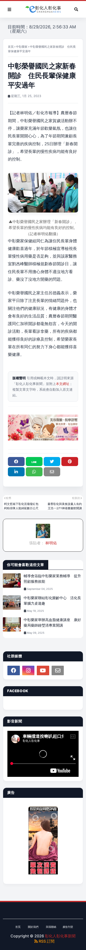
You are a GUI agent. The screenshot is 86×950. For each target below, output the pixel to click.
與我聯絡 (51, 927)
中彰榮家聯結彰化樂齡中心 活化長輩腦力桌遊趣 (52, 601)
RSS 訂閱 (46, 941)
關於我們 (33, 927)
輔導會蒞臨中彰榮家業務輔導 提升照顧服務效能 (52, 579)
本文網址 (62, 384)
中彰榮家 (21, 46)
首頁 (11, 46)
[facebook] (13, 670)
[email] (58, 670)
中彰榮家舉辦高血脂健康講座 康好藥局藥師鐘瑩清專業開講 (52, 623)
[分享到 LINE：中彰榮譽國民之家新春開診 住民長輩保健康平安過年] (34, 461)
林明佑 (50, 542)
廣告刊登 (68, 927)
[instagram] (28, 670)
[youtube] (43, 670)
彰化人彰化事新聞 (60, 936)
